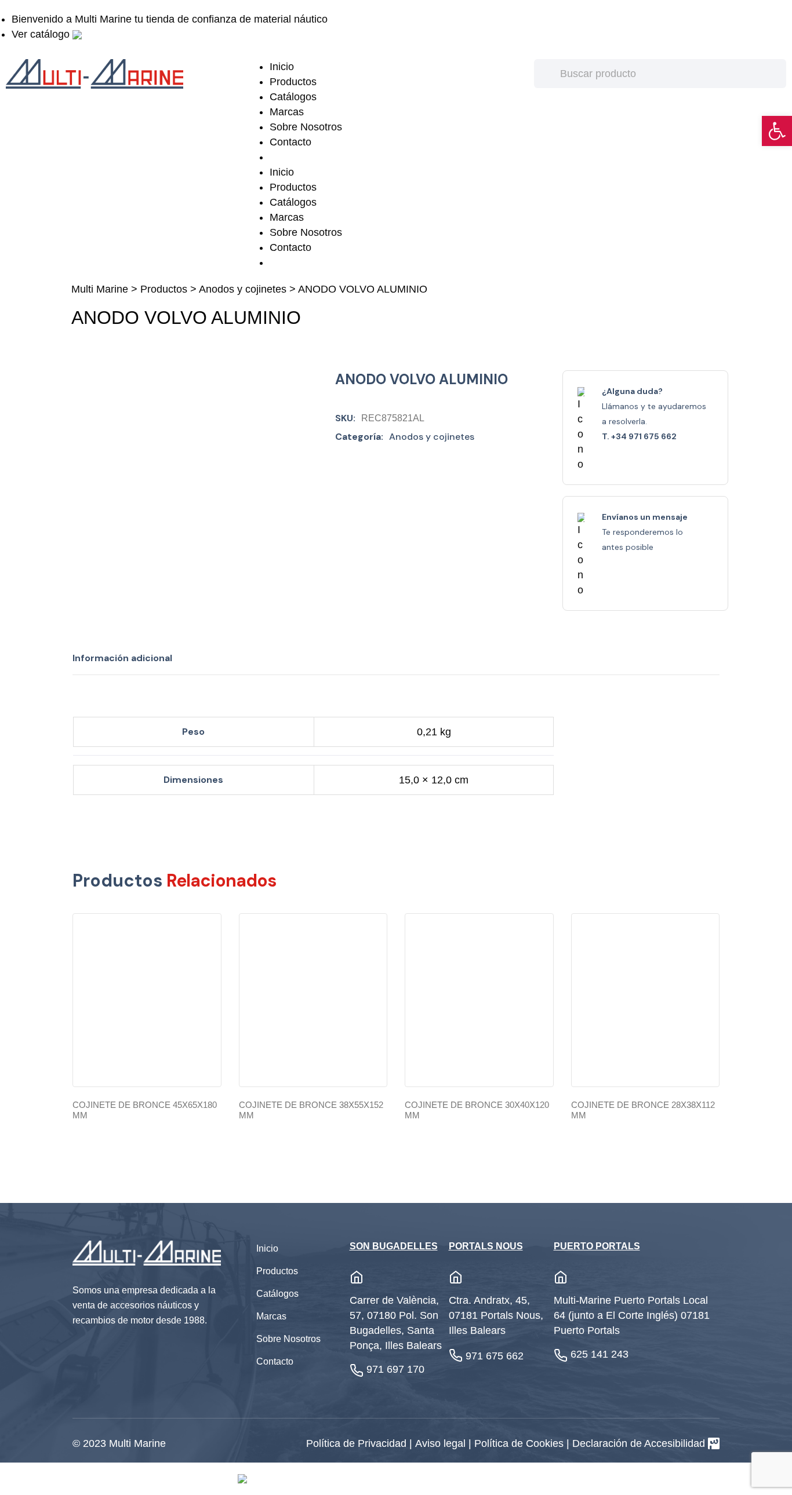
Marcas (287, 112)
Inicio (282, 66)
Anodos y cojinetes (242, 289)
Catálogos (293, 97)
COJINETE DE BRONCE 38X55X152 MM (311, 1110)
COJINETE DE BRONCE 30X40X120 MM (477, 1110)
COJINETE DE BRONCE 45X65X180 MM (144, 1110)
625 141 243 (599, 1354)
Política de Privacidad (357, 1443)
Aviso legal (441, 1443)
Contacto (290, 142)
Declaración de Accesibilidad (638, 1443)
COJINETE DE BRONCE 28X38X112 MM (643, 1110)
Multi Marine (99, 289)
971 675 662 (495, 1356)
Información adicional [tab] (122, 658)
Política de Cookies (520, 1443)
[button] (777, 131)
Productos (293, 81)
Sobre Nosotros (306, 127)
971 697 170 (395, 1369)
